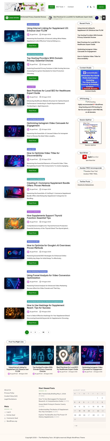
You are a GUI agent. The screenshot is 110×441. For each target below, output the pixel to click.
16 (102, 407)
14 (93, 407)
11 (79, 407)
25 (80, 415)
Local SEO (31, 87)
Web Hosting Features (35, 54)
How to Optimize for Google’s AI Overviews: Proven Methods (49, 246)
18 (79, 411)
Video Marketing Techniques (37, 271)
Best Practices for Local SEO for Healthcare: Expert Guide (55, 17)
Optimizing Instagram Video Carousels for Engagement (48, 124)
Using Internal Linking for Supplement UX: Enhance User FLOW (47, 29)
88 (43, 332)
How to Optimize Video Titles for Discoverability (43, 154)
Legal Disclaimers (10, 399)
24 (75, 415)
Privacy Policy (9, 393)
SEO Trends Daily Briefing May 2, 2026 (52, 394)
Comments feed (12, 418)
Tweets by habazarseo (86, 185)
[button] (101, 7)
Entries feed (11, 415)
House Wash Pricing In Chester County (52, 404)
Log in (9, 412)
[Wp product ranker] (90, 133)
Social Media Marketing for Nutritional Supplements (45, 301)
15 (98, 407)
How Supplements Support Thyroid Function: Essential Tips (44, 216)
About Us (7, 390)
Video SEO (31, 149)
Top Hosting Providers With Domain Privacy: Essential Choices (45, 59)
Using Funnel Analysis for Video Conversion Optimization (48, 276)
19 (84, 411)
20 (89, 411)
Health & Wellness (34, 212)
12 (84, 407)
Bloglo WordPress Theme (76, 438)
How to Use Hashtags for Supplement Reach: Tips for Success (45, 306)
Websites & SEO (33, 24)
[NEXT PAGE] (48, 332)
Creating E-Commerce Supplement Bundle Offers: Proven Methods (48, 184)
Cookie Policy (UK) (11, 396)
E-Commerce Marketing (36, 179)
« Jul (76, 425)
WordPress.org (12, 421)
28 (94, 415)
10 (75, 407)
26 (84, 415)
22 (98, 411)
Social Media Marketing (35, 119)
